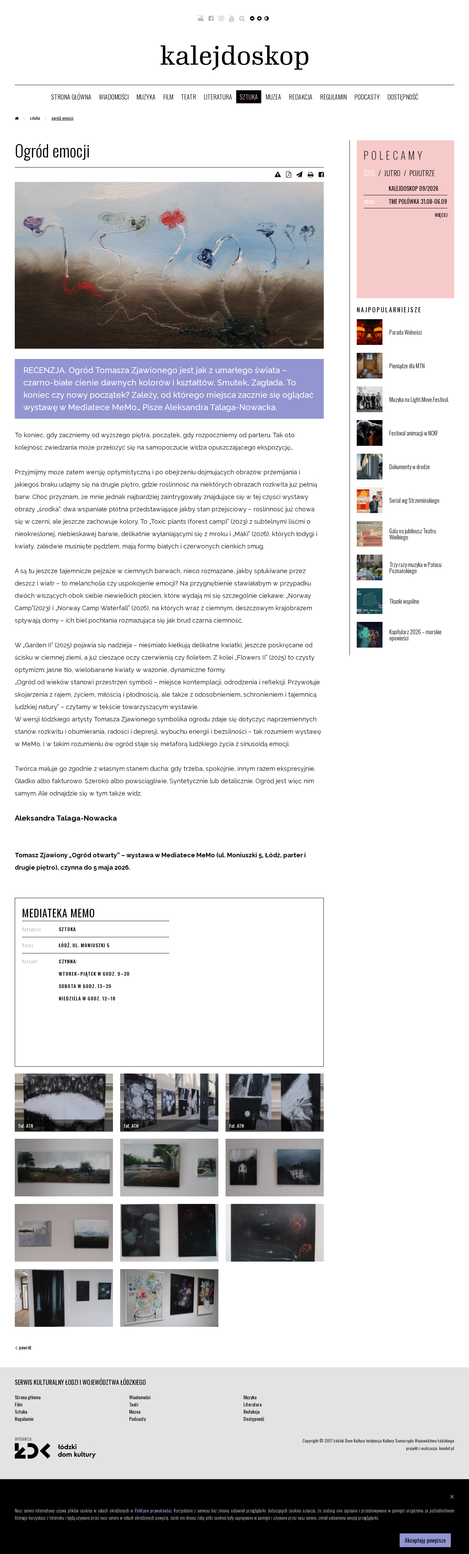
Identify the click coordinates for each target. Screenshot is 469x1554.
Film (168, 96)
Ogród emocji (62, 118)
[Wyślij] (299, 174)
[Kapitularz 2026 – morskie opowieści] (421, 646)
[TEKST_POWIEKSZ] (259, 18)
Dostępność (402, 96)
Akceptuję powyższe (425, 1540)
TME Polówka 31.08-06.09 (418, 201)
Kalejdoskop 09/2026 (413, 188)
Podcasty (367, 96)
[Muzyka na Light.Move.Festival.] (421, 410)
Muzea (273, 96)
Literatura (218, 96)
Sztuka (249, 96)
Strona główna (71, 96)
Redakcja (300, 96)
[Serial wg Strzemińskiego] (421, 511)
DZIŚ (369, 173)
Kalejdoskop (234, 57)
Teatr (188, 96)
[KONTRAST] (266, 18)
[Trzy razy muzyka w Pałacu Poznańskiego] (421, 578)
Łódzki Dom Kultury (55, 1451)
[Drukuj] (310, 174)
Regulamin (333, 96)
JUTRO (392, 173)
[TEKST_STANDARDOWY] (252, 18)
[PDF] (288, 174)
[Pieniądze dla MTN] (421, 377)
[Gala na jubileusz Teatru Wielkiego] (421, 545)
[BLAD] (278, 174)
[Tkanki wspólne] (421, 612)
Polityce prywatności (153, 1510)
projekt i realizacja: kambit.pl (430, 1448)
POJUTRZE (422, 173)
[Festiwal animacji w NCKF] (421, 444)
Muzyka (146, 96)
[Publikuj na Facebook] (321, 174)
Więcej (441, 214)
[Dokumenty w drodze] (421, 477)
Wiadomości (114, 96)
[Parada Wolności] (421, 343)
